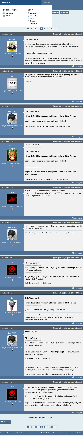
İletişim (79, 433)
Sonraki (50, 29)
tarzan (12, 39)
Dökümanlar (9, 13)
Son (56, 29)
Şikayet (67, 34)
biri (12, 76)
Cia (12, 298)
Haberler (8, 16)
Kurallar (55, 13)
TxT (12, 263)
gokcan (12, 192)
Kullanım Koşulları (59, 433)
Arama (32, 18)
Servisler (32, 21)
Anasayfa (33, 13)
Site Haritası (34, 16)
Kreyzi (12, 148)
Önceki (34, 29)
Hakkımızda (71, 433)
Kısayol (58, 34)
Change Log (33, 23)
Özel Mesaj (77, 34)
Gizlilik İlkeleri (45, 433)
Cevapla (6, 422)
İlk (28, 29)
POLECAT (12, 111)
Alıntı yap (78, 66)
